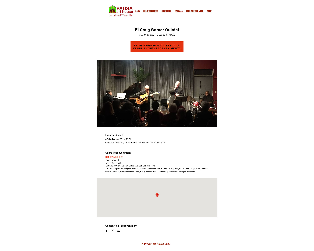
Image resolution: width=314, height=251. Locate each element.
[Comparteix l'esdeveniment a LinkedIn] (118, 231)
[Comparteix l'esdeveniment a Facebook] (106, 231)
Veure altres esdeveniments (157, 48)
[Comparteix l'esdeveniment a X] (112, 231)
